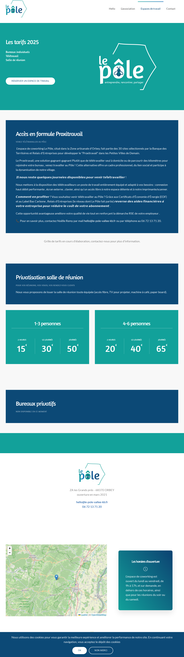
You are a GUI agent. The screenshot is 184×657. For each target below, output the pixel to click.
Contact (170, 8)
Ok (79, 650)
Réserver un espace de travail (30, 81)
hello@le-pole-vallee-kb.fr (100, 220)
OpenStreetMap (98, 614)
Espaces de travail (151, 8)
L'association (128, 8)
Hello (112, 8)
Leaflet (83, 614)
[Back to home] (17, 8)
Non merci (101, 650)
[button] (56, 577)
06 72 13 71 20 (92, 506)
